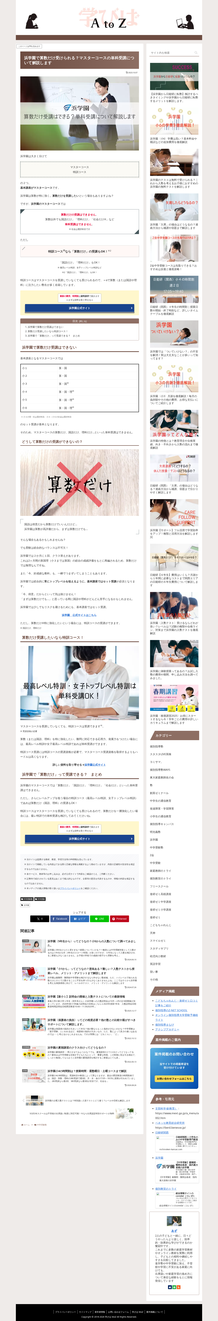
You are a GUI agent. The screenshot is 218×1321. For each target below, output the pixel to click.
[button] (196, 52)
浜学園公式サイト (79, 308)
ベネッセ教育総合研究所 (170, 1123)
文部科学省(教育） (166, 1108)
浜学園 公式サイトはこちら (79, 615)
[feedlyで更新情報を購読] (174, 1287)
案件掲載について (154, 1311)
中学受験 (41, 899)
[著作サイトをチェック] (170, 1287)
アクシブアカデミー (167, 1029)
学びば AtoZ (137, 1311)
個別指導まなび (164, 1024)
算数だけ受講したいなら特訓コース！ (48, 331)
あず (174, 1231)
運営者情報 (100, 1311)
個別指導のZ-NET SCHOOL (171, 1010)
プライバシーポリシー (70, 888)
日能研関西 (162, 1132)
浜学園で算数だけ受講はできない (45, 327)
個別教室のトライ (166, 1188)
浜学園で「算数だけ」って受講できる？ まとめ (54, 335)
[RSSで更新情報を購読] (178, 1287)
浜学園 (26, 905)
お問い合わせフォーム (118, 1311)
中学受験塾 (28, 899)
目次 (75, 321)
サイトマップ (85, 1311)
